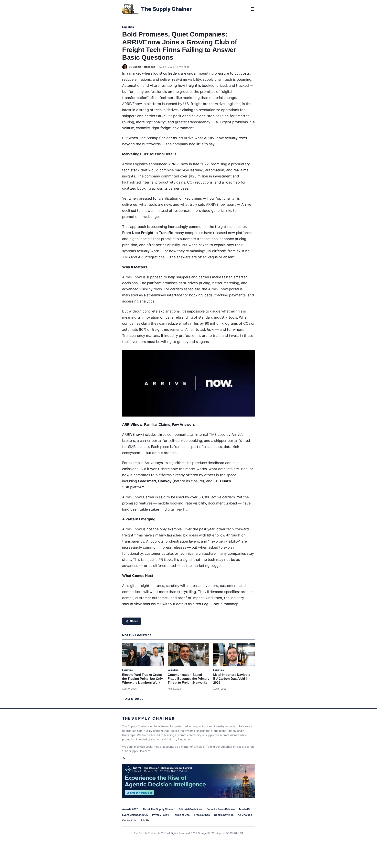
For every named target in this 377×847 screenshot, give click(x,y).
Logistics (128, 26)
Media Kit (245, 809)
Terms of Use (181, 814)
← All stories (132, 698)
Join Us (144, 820)
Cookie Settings (223, 814)
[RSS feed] (123, 758)
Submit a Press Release (221, 809)
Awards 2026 (130, 809)
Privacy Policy (160, 814)
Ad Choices (245, 814)
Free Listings (202, 814)
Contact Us (129, 820)
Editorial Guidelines (190, 809)
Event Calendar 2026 (135, 814)
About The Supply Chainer (159, 809)
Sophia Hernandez (144, 66)
